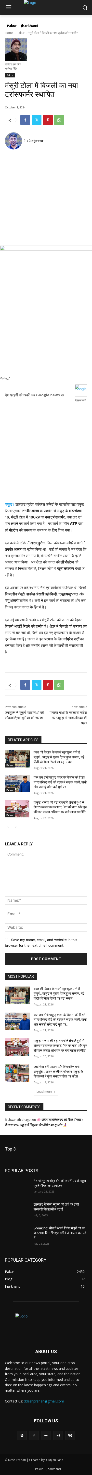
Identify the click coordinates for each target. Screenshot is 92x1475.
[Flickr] (46, 1435)
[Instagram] (58, 1435)
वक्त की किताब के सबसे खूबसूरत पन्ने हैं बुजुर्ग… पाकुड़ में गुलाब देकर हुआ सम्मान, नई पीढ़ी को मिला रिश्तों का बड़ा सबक (59, 757)
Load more (44, 1092)
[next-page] (16, 827)
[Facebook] (25, 120)
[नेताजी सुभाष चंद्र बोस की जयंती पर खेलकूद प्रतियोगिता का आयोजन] (17, 1187)
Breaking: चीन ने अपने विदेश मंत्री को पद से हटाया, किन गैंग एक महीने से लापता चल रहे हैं (60, 1233)
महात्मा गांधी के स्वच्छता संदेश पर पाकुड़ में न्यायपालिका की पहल (68, 717)
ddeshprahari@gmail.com (44, 1401)
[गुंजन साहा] (14, 140)
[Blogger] (22, 1435)
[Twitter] (36, 120)
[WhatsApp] (59, 120)
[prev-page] (8, 827)
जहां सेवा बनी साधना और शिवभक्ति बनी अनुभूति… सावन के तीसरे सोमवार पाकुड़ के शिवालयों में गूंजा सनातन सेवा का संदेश (58, 1071)
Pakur (21, 33)
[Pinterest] (48, 120)
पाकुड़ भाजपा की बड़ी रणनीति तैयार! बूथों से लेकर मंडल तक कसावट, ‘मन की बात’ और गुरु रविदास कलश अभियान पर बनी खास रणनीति (60, 807)
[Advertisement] (46, 199)
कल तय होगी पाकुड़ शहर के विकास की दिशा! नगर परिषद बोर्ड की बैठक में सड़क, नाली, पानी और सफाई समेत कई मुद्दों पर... (60, 782)
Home (9, 33)
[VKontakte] (70, 1435)
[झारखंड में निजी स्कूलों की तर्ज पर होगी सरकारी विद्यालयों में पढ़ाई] (17, 1210)
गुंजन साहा (38, 141)
